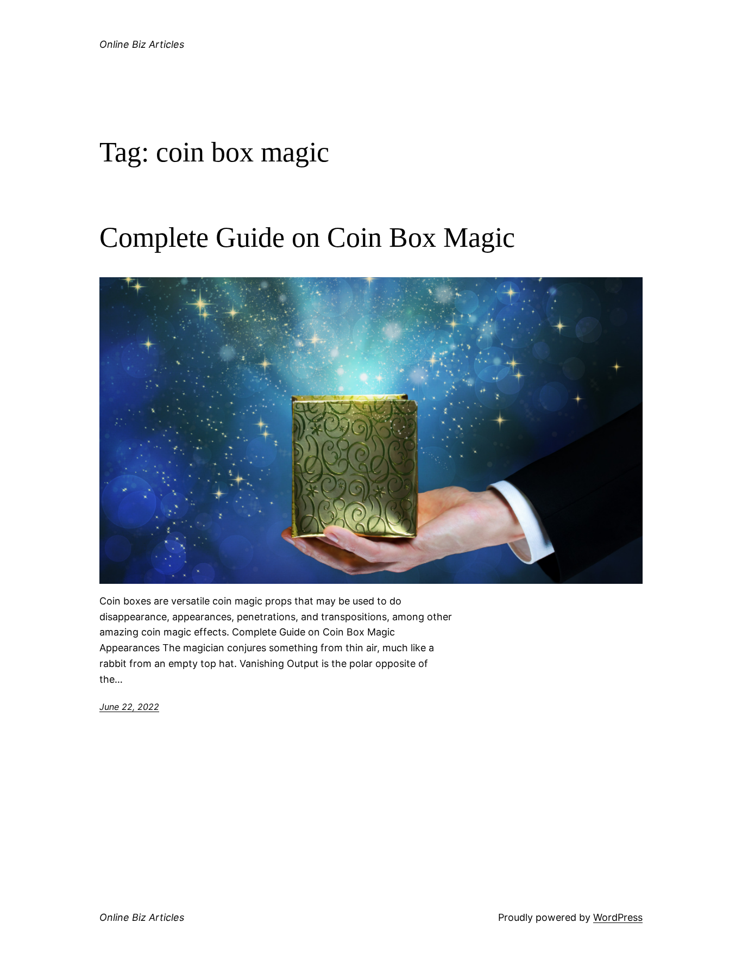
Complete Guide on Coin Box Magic (310, 237)
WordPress (618, 917)
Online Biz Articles (141, 44)
